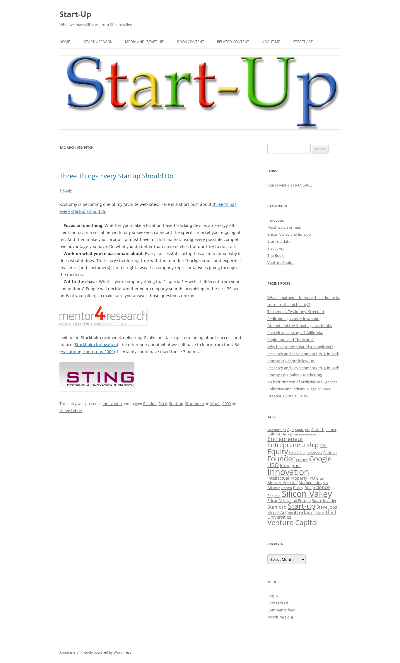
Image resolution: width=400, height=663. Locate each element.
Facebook (314, 452)
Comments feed (281, 610)
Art (307, 429)
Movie (273, 487)
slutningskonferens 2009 (89, 351)
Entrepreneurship (293, 445)
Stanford (277, 507)
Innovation (112, 403)
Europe (297, 452)
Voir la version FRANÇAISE (289, 185)
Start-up (176, 403)
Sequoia (274, 495)
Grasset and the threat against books (299, 325)
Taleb (319, 512)
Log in (272, 596)
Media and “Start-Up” (144, 41)
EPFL (323, 445)
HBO (273, 465)
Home (64, 41)
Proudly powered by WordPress (106, 652)
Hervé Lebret (70, 410)
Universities (279, 517)
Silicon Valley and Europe (289, 234)
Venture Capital (280, 262)
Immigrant (290, 465)
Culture (273, 434)
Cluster (331, 430)
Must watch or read (284, 227)
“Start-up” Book (97, 41)
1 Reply (65, 190)
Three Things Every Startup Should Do (116, 175)
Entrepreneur (285, 439)
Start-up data (278, 241)
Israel (320, 478)
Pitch (162, 403)
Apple (299, 430)
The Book (275, 255)
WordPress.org (280, 617)
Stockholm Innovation (96, 344)
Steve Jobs (327, 507)
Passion (150, 403)
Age (290, 429)
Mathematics (310, 482)
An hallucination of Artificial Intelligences (302, 382)
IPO (311, 478)
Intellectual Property (287, 478)
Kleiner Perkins (282, 482)
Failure (330, 452)
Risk (308, 487)
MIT (325, 483)
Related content (233, 41)
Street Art (303, 41)
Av (63, 351)
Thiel (330, 512)
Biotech (317, 429)
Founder (281, 458)
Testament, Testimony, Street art (295, 311)
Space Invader (324, 500)
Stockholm (194, 403)
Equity (277, 451)
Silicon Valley (307, 494)
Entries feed (277, 603)
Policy (298, 487)
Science (321, 487)
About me (271, 41)
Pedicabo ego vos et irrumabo (293, 318)
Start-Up (75, 14)
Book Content (190, 41)
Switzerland (300, 512)
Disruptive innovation (298, 434)
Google (320, 458)
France (302, 459)
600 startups (276, 430)
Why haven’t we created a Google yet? (300, 346)
